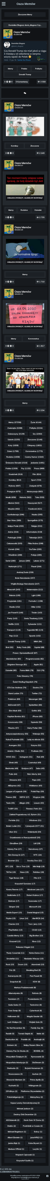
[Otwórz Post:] (25, 187)
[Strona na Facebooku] (47, 1176)
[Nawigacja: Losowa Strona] (25, 93)
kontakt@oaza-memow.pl (30, 1177)
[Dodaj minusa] (9, 82)
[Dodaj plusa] (7, 82)
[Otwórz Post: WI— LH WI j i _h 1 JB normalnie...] (25, 252)
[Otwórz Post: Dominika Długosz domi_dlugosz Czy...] (25, 61)
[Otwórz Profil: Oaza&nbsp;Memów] (7, 33)
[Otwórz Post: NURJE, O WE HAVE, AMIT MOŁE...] (25, 126)
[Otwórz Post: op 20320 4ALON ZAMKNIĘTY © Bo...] (25, 316)
